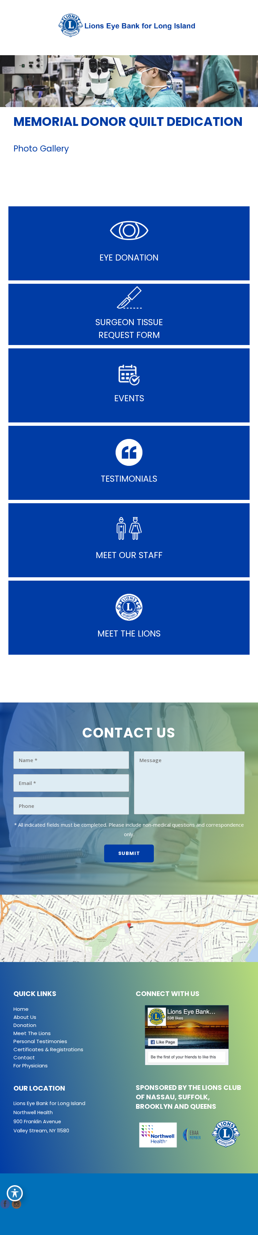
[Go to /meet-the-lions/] (129, 618)
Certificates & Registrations (48, 1049)
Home (21, 1009)
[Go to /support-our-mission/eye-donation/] (129, 243)
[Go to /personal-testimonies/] (129, 463)
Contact (24, 1057)
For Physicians (30, 1065)
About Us (24, 1017)
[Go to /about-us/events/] (129, 385)
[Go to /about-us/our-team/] (129, 540)
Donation (24, 1025)
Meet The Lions (32, 1033)
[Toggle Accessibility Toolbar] (15, 1193)
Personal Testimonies (40, 1041)
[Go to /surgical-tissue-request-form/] (129, 314)
